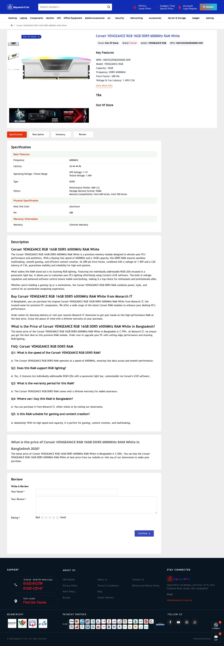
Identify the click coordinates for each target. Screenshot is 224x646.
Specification (16, 134)
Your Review (17, 499)
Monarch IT (209, 639)
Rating (14, 517)
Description (38, 134)
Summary (60, 134)
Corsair (133, 43)
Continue (142, 533)
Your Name (17, 491)
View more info (104, 85)
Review (82, 134)
